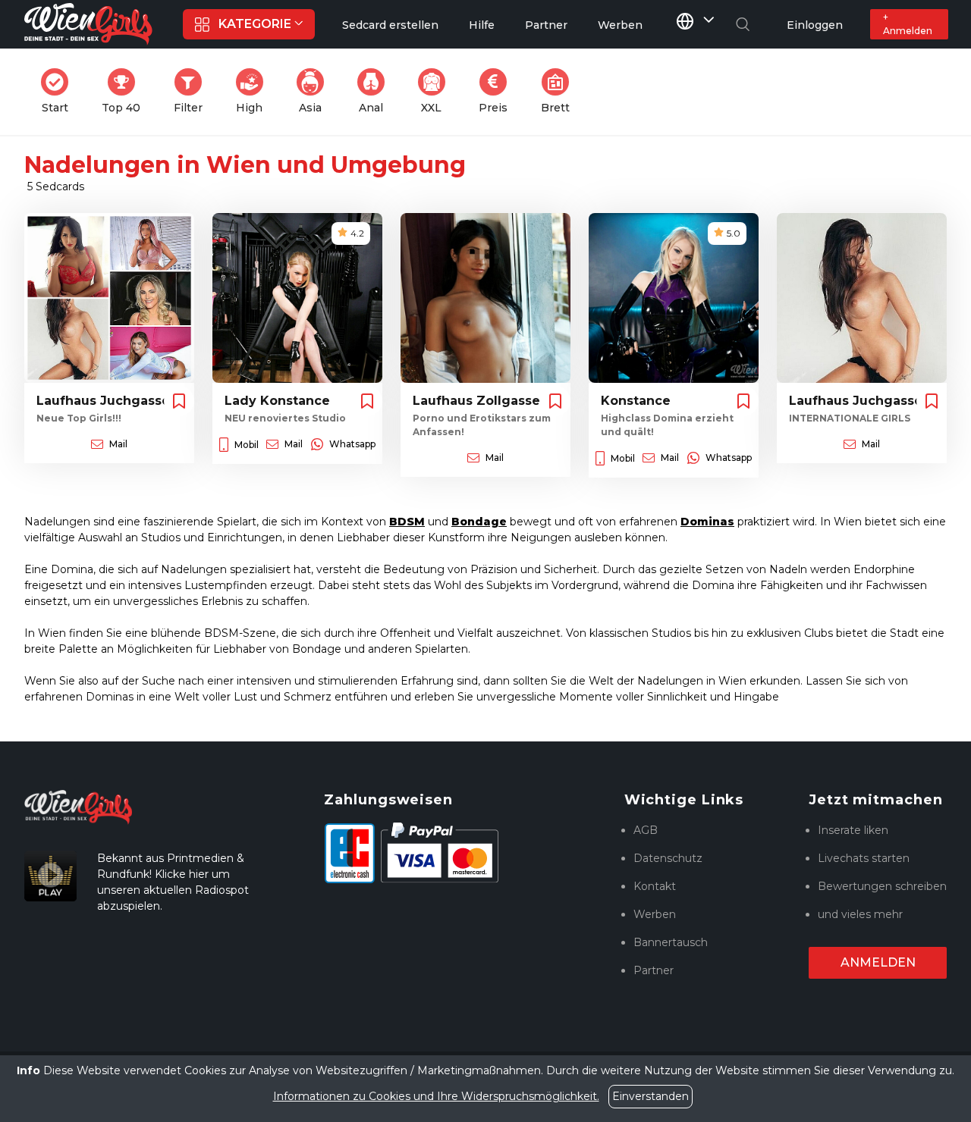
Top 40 (125, 91)
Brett (560, 91)
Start (59, 91)
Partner (653, 970)
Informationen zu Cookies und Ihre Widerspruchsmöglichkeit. (436, 1096)
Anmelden (878, 962)
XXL (436, 91)
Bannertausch (670, 942)
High (254, 91)
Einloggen (815, 25)
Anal (376, 91)
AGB (645, 830)
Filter (193, 91)
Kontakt (654, 886)
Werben (654, 914)
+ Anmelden (907, 23)
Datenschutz (667, 858)
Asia (316, 91)
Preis (498, 91)
